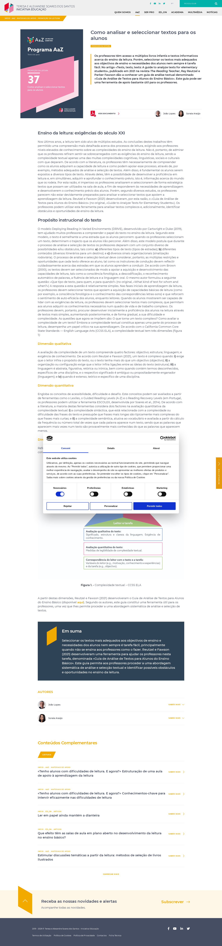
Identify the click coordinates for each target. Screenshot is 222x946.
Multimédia (195, 12)
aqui (80, 602)
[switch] (94, 494)
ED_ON (163, 12)
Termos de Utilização (41, 935)
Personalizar (111, 506)
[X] (164, 4)
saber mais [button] (174, 705)
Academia (177, 12)
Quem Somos (122, 12)
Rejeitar (68, 506)
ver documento (107, 114)
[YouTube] (155, 4)
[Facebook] (150, 4)
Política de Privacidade (84, 935)
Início (7, 18)
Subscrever (172, 901)
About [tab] (156, 448)
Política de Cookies (62, 935)
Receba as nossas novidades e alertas (79, 901)
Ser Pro (149, 12)
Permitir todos (154, 506)
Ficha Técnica (115, 935)
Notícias (212, 12)
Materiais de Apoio (26, 18)
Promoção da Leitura (49, 18)
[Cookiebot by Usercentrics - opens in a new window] (162, 438)
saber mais (174, 772)
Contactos (102, 935)
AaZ (13, 18)
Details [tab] (111, 448)
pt (172, 3)
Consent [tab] (65, 448)
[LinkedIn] (159, 4)
